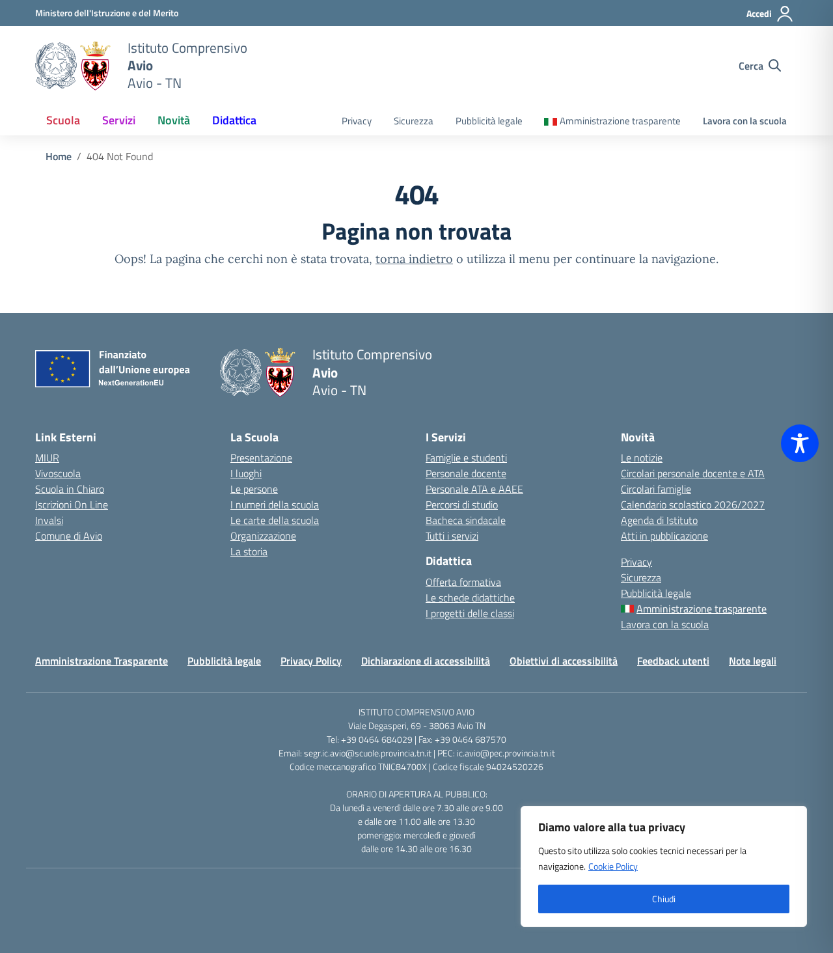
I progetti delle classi (470, 613)
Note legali (752, 661)
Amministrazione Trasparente (101, 661)
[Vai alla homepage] (73, 65)
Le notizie (641, 457)
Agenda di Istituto (659, 520)
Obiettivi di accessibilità (564, 661)
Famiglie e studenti (466, 457)
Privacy (357, 120)
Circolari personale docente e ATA (693, 473)
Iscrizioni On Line (71, 504)
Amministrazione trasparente (620, 120)
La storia (248, 551)
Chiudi (664, 898)
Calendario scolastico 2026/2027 (693, 504)
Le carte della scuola (274, 520)
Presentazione (261, 457)
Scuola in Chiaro (69, 489)
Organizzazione (263, 536)
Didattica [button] (234, 120)
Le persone (254, 489)
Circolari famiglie (656, 489)
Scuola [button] (63, 120)
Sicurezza (413, 120)
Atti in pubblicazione (664, 536)
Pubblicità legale (489, 120)
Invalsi (49, 520)
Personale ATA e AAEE (474, 489)
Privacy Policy (311, 661)
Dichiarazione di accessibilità (425, 661)
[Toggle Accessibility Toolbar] (800, 443)
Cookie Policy (613, 866)
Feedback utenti (673, 661)
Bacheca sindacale (466, 520)
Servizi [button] (118, 120)
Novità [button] (173, 120)
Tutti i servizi (452, 536)
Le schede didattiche (470, 597)
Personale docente (466, 473)
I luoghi (246, 473)
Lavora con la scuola (745, 120)
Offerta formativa (463, 582)
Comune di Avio (68, 536)
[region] (664, 866)
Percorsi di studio (462, 504)
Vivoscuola (58, 473)
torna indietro (414, 258)
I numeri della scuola (274, 504)
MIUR (47, 457)
